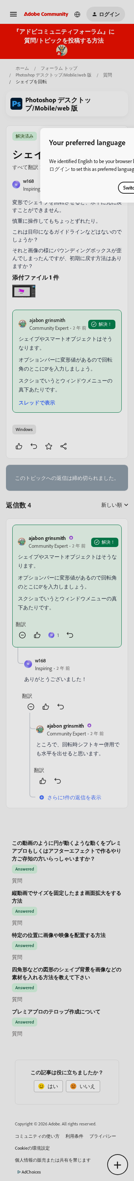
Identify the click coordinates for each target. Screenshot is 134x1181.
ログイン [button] (59, 169)
